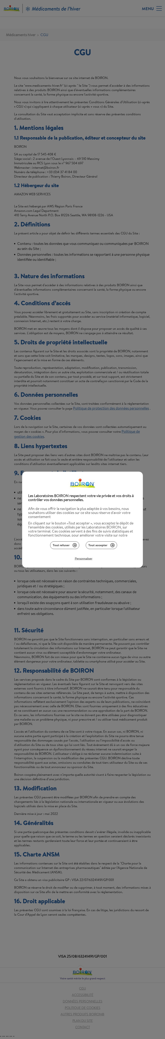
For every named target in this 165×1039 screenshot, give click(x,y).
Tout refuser (61, 545)
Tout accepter (97, 545)
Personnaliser (83, 558)
